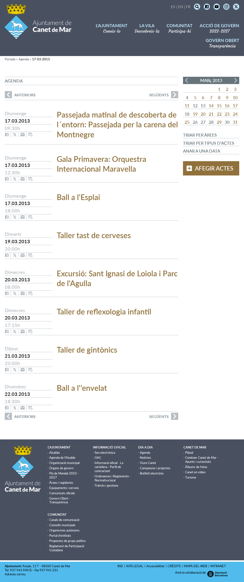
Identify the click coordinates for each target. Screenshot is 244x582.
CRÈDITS (174, 566)
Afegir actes (214, 168)
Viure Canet (148, 463)
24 (235, 114)
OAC (98, 457)
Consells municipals (62, 525)
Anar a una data (201, 151)
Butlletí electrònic (152, 473)
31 (235, 122)
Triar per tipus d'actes (208, 143)
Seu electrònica (105, 452)
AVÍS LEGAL (134, 566)
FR (188, 6)
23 (227, 114)
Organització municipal (64, 463)
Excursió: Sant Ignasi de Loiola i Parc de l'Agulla (117, 278)
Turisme (190, 477)
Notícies (145, 457)
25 (187, 122)
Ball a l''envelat (82, 387)
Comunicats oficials (62, 493)
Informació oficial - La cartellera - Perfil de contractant (109, 467)
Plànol (189, 452)
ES (173, 6)
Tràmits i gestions (106, 485)
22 (219, 114)
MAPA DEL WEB (195, 566)
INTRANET (218, 566)
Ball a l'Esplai (78, 197)
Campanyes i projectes (155, 468)
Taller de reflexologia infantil (104, 311)
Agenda (24, 59)
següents (159, 95)
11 (187, 105)
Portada (10, 59)
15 (219, 105)
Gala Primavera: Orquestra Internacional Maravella (101, 164)
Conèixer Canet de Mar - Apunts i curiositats (201, 460)
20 (203, 114)
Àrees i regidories (61, 482)
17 (235, 105)
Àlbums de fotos (196, 467)
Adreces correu (15, 574)
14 (211, 105)
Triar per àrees (200, 135)
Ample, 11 (29, 566)
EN (180, 6)
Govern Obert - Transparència (59, 500)
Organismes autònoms (64, 530)
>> (235, 80)
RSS (120, 566)
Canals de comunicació (64, 520)
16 (227, 105)
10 (235, 97)
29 (219, 122)
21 (211, 114)
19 (195, 114)
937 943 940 (19, 570)
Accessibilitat (155, 566)
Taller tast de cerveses (94, 235)
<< (186, 80)
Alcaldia (54, 452)
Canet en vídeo (195, 472)
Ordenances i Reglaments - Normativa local (113, 478)
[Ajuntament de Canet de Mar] (37, 36)
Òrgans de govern (61, 468)
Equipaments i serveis (64, 488)
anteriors (20, 95)
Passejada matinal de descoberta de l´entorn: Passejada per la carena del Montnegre (117, 124)
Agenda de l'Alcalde (62, 457)
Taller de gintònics (87, 349)
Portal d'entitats (60, 535)
